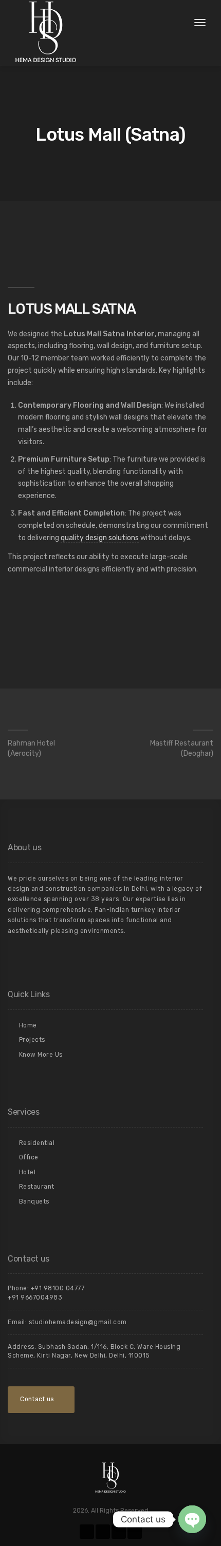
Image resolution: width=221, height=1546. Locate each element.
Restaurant (36, 1186)
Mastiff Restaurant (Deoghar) (181, 748)
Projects (32, 1039)
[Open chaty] (192, 1519)
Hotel (27, 1172)
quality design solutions (100, 537)
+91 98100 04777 (58, 1288)
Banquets (34, 1201)
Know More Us (41, 1054)
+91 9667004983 (35, 1297)
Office (29, 1157)
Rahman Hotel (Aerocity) (31, 748)
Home (28, 1025)
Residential (37, 1143)
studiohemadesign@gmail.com (78, 1322)
